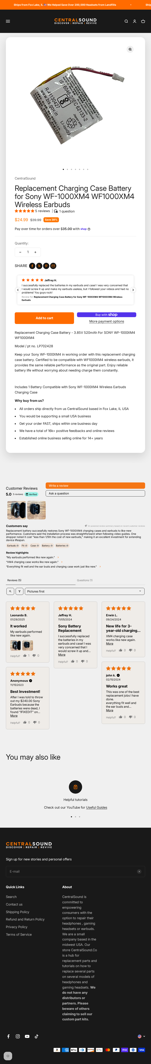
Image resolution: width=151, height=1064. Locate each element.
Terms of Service (19, 934)
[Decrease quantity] (20, 252)
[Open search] (10, 591)
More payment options (106, 321)
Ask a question (59, 493)
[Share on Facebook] (32, 266)
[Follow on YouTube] (27, 1036)
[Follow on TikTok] (36, 1036)
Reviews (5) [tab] (14, 580)
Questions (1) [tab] (85, 580)
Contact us (14, 904)
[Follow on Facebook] (8, 1036)
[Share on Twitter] (39, 266)
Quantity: (22, 243)
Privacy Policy (16, 927)
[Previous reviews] (17, 290)
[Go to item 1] (16, 510)
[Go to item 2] (36, 510)
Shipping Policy (17, 912)
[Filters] (19, 591)
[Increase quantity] (35, 252)
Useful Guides (96, 807)
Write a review (58, 485)
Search (11, 897)
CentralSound (25, 178)
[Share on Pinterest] (46, 266)
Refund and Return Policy (25, 919)
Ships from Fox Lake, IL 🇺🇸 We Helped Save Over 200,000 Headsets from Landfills (56, 4)
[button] (25, 211)
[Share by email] (53, 266)
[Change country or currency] (141, 1036)
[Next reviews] (133, 290)
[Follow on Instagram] (17, 1036)
